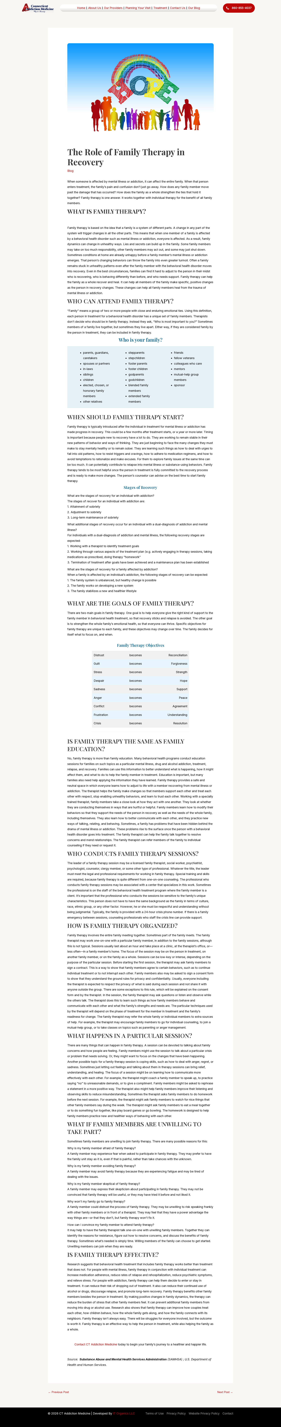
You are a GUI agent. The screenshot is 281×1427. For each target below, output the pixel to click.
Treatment (160, 8)
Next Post (225, 1392)
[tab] (140, 506)
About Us (94, 8)
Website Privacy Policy (204, 1413)
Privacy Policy (176, 1413)
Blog (70, 170)
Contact (227, 1413)
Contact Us (177, 8)
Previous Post (58, 1392)
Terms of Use (154, 1413)
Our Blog (194, 8)
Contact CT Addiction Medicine (95, 1344)
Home (81, 8)
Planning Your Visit (137, 8)
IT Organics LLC (124, 1413)
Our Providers (113, 8)
